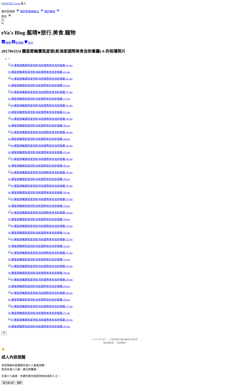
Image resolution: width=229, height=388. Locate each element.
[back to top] (4, 333)
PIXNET (102, 339)
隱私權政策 (108, 342)
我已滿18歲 (8, 382)
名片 (31, 42)
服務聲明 (121, 342)
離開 (19, 382)
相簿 (8, 42)
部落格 (19, 42)
